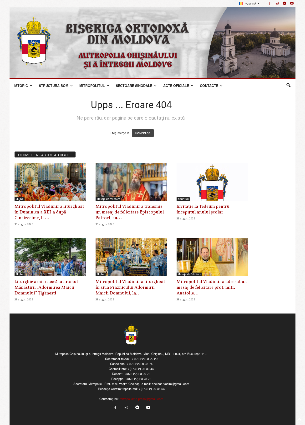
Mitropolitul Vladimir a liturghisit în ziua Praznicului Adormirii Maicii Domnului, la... (130, 287)
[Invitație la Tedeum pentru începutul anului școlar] (212, 182)
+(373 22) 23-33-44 (141, 368)
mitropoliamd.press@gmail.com (141, 398)
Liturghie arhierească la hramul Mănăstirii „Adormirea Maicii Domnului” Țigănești (46, 287)
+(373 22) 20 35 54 (152, 388)
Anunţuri (183, 199)
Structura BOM (53, 85)
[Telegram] (284, 3)
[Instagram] (277, 3)
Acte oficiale (176, 85)
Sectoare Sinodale (134, 85)
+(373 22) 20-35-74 (139, 363)
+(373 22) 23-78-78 (138, 378)
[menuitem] (249, 3)
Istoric (21, 85)
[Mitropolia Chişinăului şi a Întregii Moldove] (152, 42)
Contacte (209, 85)
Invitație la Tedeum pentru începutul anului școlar (203, 209)
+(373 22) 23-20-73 (137, 373)
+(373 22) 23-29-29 (145, 358)
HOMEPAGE (142, 133)
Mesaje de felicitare (108, 199)
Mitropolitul (92, 85)
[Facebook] (270, 3)
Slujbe (19, 199)
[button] (288, 85)
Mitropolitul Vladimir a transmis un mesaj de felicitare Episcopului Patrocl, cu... (130, 212)
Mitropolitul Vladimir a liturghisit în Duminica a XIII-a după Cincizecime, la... (49, 212)
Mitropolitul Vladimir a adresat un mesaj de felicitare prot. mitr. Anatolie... (212, 287)
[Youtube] (292, 3)
